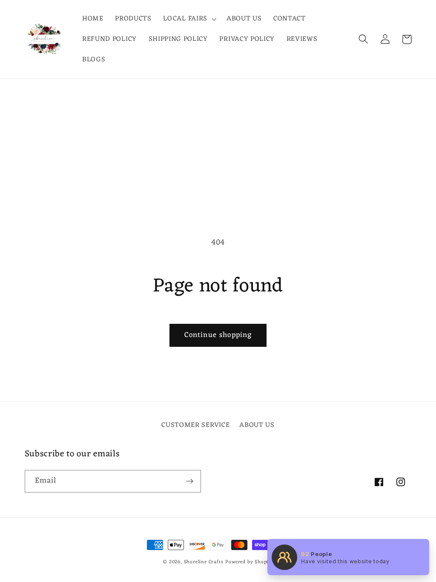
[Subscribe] (190, 481)
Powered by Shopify (249, 562)
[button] (189, 19)
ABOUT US (257, 425)
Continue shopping (218, 335)
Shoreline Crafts (204, 562)
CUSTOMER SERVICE (195, 425)
